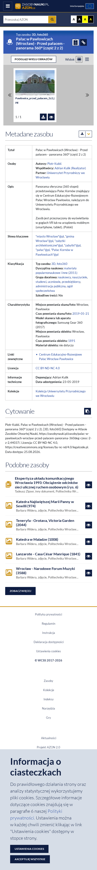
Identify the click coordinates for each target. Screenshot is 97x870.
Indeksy (49, 699)
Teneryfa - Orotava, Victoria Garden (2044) (45, 522)
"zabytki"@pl (72, 245)
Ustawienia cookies (48, 651)
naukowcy (64, 277)
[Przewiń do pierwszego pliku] (9, 95)
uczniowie (54, 281)
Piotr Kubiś (54, 163)
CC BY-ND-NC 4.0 (48, 368)
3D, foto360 (59, 264)
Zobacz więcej (20, 591)
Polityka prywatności (48, 614)
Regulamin (48, 623)
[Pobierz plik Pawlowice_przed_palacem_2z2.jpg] (43, 117)
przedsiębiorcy (71, 281)
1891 (71, 341)
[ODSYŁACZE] (83, 42)
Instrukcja (48, 633)
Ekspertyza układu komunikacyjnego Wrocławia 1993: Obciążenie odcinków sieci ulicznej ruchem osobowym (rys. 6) (46, 482)
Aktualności (48, 738)
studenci (41, 281)
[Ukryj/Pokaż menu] (7, 6)
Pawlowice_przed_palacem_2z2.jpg (34, 100)
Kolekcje (48, 690)
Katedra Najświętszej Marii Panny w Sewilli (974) (45, 503)
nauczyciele (79, 277)
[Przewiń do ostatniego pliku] (87, 95)
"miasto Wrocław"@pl (50, 236)
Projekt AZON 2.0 (48, 747)
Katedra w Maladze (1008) (37, 539)
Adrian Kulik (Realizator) (70, 168)
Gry (48, 717)
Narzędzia (48, 708)
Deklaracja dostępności (49, 642)
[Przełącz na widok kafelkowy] (79, 59)
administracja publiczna (51, 286)
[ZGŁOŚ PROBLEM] (75, 42)
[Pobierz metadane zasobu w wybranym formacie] (85, 134)
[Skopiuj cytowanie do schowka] (87, 411)
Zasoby (48, 681)
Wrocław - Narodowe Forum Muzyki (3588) (45, 570)
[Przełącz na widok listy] (87, 59)
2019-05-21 (80, 313)
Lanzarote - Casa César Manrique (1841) (48, 554)
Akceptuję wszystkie (30, 859)
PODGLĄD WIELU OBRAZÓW (34, 59)
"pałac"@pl (43, 250)
